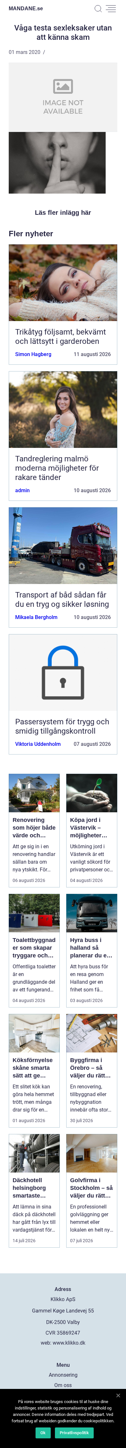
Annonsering (63, 1375)
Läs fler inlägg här (63, 212)
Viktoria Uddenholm (38, 744)
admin (22, 490)
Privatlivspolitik (74, 1432)
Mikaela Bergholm (36, 617)
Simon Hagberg (33, 354)
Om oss (63, 1385)
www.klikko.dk (69, 1343)
